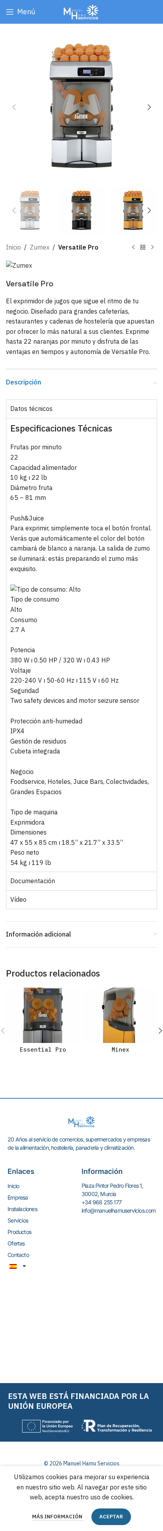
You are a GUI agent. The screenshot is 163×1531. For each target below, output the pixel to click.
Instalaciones (22, 1208)
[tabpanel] (81, 645)
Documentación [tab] (32, 881)
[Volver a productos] (143, 247)
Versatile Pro (78, 247)
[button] (14, 107)
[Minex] (120, 1015)
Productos (19, 1231)
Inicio (13, 247)
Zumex (39, 247)
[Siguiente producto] (152, 247)
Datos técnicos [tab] (31, 409)
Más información (57, 1516)
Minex (120, 1049)
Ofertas (16, 1243)
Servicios (18, 1220)
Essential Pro (43, 1049)
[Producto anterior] (133, 247)
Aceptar (111, 1516)
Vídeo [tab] (18, 899)
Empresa (18, 1197)
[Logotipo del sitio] (81, 11)
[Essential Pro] (43, 1015)
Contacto (18, 1254)
